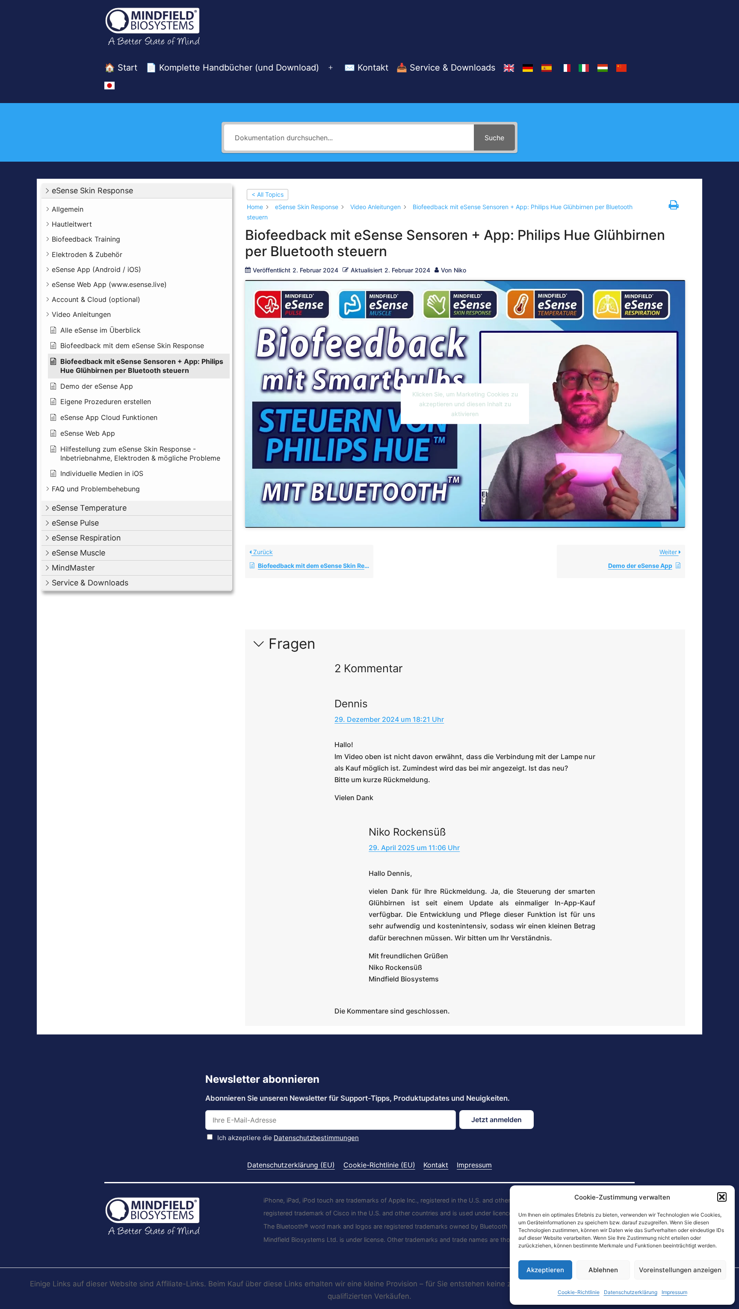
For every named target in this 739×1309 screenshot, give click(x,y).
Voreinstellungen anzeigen (680, 1270)
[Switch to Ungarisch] (602, 68)
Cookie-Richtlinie (579, 1292)
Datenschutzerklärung (630, 1292)
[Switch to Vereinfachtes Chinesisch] (621, 68)
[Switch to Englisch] (509, 68)
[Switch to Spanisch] (546, 68)
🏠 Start (120, 67)
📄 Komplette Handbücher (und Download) (232, 67)
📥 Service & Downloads (445, 67)
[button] (722, 1197)
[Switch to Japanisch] (109, 85)
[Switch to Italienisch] (583, 68)
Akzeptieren (545, 1270)
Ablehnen (603, 1270)
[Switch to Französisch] (565, 68)
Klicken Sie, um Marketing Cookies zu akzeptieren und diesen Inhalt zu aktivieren (465, 403)
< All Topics (267, 194)
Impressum (674, 1292)
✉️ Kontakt (366, 67)
